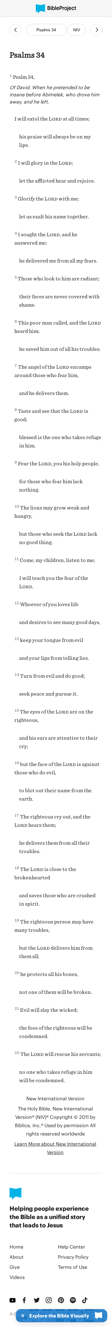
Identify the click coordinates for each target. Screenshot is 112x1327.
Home (16, 1246)
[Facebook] (25, 1300)
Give (15, 1267)
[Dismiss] (21, 1315)
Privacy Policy (73, 1257)
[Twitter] (37, 1300)
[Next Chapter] (96, 30)
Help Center (71, 1246)
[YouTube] (13, 1300)
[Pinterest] (61, 1300)
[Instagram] (49, 1300)
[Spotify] (73, 1300)
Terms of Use (72, 1267)
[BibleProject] (56, 8)
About (17, 1257)
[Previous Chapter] (16, 30)
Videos (17, 1277)
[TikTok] (85, 1300)
